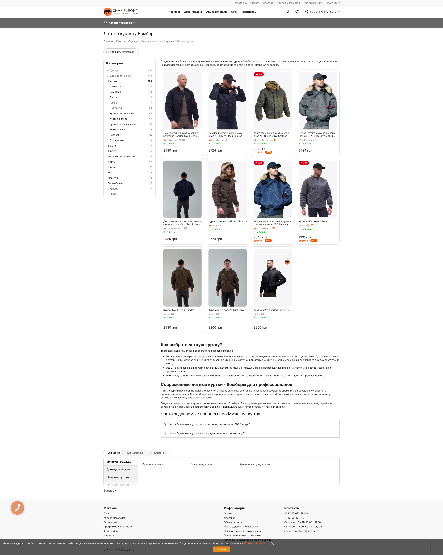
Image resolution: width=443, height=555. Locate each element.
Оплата (254, 3)
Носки (130, 172)
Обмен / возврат (234, 522)
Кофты (130, 161)
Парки (131, 97)
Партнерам (249, 11)
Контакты (109, 535)
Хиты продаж (193, 11)
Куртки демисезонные (131, 124)
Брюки (130, 145)
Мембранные (131, 129)
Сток (234, 11)
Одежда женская (118, 469)
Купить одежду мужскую (255, 464)
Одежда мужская (201, 464)
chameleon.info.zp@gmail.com (301, 531)
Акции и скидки (216, 11)
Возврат (268, 3)
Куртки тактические (131, 113)
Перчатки (130, 177)
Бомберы (131, 91)
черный (313, 403)
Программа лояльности (117, 526)
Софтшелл (131, 107)
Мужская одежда (118, 461)
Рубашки (130, 188)
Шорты (130, 167)
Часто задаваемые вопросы (241, 526)
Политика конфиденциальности (242, 531)
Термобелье (130, 183)
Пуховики (131, 86)
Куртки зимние (131, 118)
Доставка (241, 3)
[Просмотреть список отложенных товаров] (297, 11)
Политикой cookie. (255, 543)
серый (323, 403)
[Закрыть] (271, 544)
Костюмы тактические (130, 156)
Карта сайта (110, 531)
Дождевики (131, 140)
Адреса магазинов (288, 3)
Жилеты (130, 150)
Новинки (174, 11)
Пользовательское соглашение (242, 535)
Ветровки (131, 134)
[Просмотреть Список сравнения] (288, 11)
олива (164, 406)
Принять (222, 549)
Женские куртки (117, 477)
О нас (106, 513)
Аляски (131, 102)
